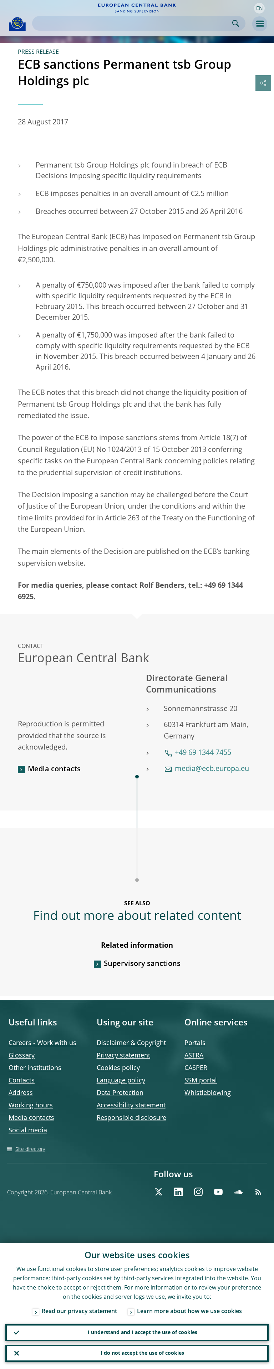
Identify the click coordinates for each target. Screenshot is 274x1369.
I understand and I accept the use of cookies (142, 1332)
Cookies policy (118, 1068)
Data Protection (120, 1093)
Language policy (121, 1080)
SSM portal (200, 1080)
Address (21, 1093)
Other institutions (35, 1068)
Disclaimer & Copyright (131, 1043)
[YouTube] (218, 1191)
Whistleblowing (207, 1093)
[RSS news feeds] (258, 1191)
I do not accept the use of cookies (142, 1353)
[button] (259, 8)
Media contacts (54, 769)
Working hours (31, 1105)
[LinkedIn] (178, 1191)
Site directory (30, 1149)
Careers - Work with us (42, 1043)
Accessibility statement (131, 1105)
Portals (195, 1043)
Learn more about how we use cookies (189, 1311)
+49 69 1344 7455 (203, 753)
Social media (28, 1130)
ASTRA (193, 1056)
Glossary (22, 1056)
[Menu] (259, 23)
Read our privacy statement (79, 1311)
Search (236, 23)
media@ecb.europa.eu (212, 769)
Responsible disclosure (131, 1118)
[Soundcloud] (238, 1191)
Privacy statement (123, 1056)
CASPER (195, 1068)
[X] (158, 1191)
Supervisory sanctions (142, 964)
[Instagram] (198, 1191)
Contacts (22, 1080)
